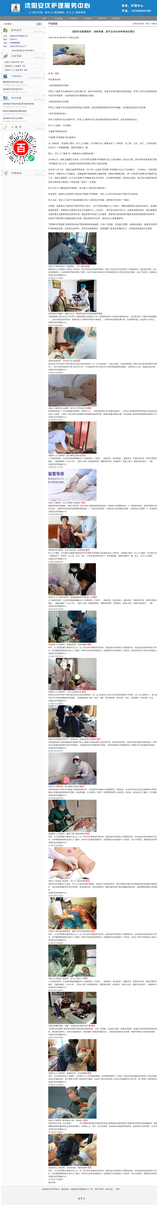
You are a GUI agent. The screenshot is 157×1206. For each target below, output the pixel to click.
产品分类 (73, 18)
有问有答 (102, 18)
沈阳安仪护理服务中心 (57, 275)
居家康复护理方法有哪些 (13, 118)
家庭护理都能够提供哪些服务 (15, 111)
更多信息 (52, 1182)
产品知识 (88, 18)
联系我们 (117, 18)
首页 (44, 18)
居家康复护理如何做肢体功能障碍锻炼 (18, 103)
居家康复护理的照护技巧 (13, 89)
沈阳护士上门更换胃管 (14, 70)
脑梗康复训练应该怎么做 (13, 82)
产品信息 (59, 18)
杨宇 (118, 1189)
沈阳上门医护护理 (12, 62)
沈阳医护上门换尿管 (13, 66)
